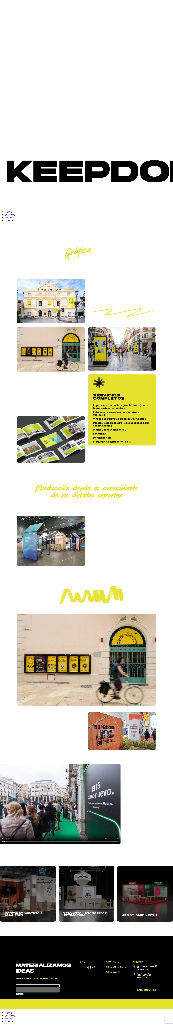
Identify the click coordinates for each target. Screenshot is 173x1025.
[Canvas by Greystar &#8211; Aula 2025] (28, 894)
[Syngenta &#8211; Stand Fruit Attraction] (86, 894)
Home (8, 1013)
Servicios (10, 1015)
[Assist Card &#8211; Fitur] (145, 894)
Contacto (10, 1021)
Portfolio (9, 1018)
